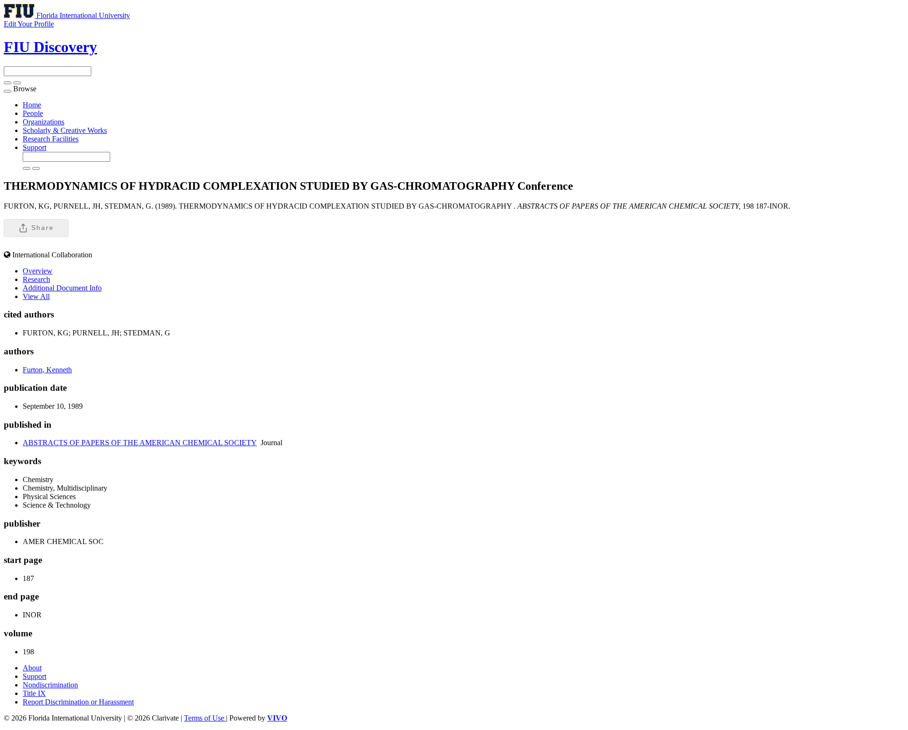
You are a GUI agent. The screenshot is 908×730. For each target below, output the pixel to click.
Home (32, 105)
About (32, 668)
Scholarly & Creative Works (65, 130)
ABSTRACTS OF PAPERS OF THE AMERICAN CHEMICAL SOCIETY (140, 443)
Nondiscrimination (50, 685)
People (33, 113)
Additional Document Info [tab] (62, 288)
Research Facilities (51, 139)
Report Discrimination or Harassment (78, 702)
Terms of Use (205, 718)
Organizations (43, 122)
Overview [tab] (37, 271)
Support (34, 147)
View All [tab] (36, 296)
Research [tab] (36, 279)
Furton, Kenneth (47, 370)
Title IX (34, 693)
